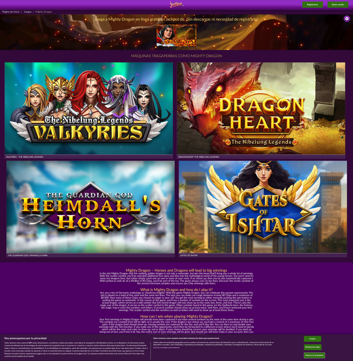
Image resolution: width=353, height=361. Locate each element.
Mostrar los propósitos (314, 355)
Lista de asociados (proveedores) (166, 348)
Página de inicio (10, 12)
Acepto (312, 339)
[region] (176, 347)
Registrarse (312, 5)
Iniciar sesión (338, 5)
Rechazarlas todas (312, 347)
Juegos (27, 12)
